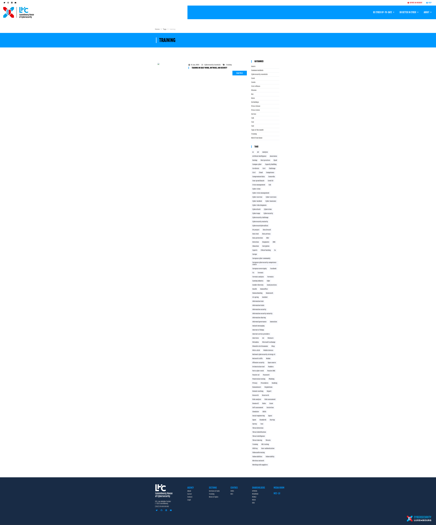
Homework (269, 293)
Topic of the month (257, 130)
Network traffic (257, 358)
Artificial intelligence (259, 156)
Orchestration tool (258, 367)
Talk (252, 118)
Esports (254, 250)
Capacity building (270, 164)
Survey (254, 424)
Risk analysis (256, 399)
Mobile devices (268, 350)
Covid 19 (270, 181)
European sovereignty (259, 268)
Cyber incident (257, 201)
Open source (272, 363)
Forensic (260, 273)
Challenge (272, 168)
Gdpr (268, 281)
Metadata (255, 342)
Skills (264, 412)
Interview (255, 338)
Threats (268, 440)
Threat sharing (257, 440)
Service (253, 114)
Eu (275, 250)
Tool (252, 126)
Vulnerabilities (257, 457)
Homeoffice (264, 289)
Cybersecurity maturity (260, 221)
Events (253, 82)
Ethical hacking (266, 250)
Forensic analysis (258, 277)
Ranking (274, 383)
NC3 (231, 494)
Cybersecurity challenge (260, 217)
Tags (164, 29)
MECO (254, 500)
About (189, 491)
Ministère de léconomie (260, 346)
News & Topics (213, 497)
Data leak (255, 234)
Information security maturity (262, 313)
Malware (271, 338)
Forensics (270, 277)
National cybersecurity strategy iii (263, 354)
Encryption (265, 246)
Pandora (271, 367)
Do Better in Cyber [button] (408, 12)
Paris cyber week (258, 371)
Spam (254, 420)
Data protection (257, 238)
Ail (258, 152)
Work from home (256, 138)
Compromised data (258, 177)
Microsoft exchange (268, 342)
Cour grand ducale (258, 181)
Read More (239, 73)
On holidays (255, 102)
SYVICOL (254, 491)
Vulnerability (270, 457)
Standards (263, 420)
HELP (429, 3)
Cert (264, 168)
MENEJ (254, 497)
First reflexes (255, 86)
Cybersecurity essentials (259, 74)
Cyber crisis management (260, 193)
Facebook (273, 268)
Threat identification (259, 432)
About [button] (427, 12)
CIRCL (232, 491)
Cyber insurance (270, 201)
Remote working (257, 391)
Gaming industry (257, 281)
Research (255, 395)
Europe (254, 254)
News (253, 98)
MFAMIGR (255, 494)
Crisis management (258, 185)
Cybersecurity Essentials (212, 65)
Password (266, 375)
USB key (255, 448)
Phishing (271, 379)
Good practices (272, 285)
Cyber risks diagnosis (259, 205)
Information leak (258, 301)
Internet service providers (261, 334)
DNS (274, 242)
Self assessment (257, 407)
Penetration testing (258, 379)
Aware (253, 66)
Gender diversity (257, 285)
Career (189, 494)
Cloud (261, 172)
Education (255, 246)
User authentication (267, 448)
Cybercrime (268, 209)
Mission (253, 90)
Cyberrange (256, 213)
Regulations (268, 387)
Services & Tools (214, 491)
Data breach (267, 230)
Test (252, 122)
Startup (272, 420)
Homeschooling (257, 293)
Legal (189, 500)
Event (253, 78)
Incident (265, 297)
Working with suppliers (260, 465)
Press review (255, 110)
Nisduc (268, 358)
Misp (273, 346)
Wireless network (258, 461)
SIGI (253, 503)
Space (270, 416)
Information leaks (258, 305)
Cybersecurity (268, 213)
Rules (264, 403)
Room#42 (255, 403)
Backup (254, 160)
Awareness (273, 156)
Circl (253, 172)
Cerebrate (255, 168)
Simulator (255, 412)
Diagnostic (265, 242)
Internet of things (258, 330)
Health (254, 289)
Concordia (271, 177)
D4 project (255, 230)
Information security (259, 309)
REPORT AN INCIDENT (415, 3)
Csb (270, 185)
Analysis (265, 152)
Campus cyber (257, 164)
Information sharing (259, 318)
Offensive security (258, 363)
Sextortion (270, 407)
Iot (263, 338)
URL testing (265, 444)
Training (229, 65)
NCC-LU (277, 493)
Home (157, 29)
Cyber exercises (271, 197)
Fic (253, 273)
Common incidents (257, 70)
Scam (271, 403)
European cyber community (261, 258)
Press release (255, 106)
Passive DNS (271, 371)
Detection (255, 242)
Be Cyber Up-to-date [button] (382, 12)
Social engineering (258, 416)
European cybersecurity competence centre (264, 263)
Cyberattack (256, 209)
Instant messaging (258, 326)
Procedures (264, 383)
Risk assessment (270, 399)
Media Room (279, 487)
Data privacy (266, 234)
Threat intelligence (258, 436)
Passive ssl (255, 375)
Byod (275, 160)
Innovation (273, 322)
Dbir (267, 238)
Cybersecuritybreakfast (260, 226)
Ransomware (256, 387)
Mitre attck (256, 350)
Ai (253, 152)
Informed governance (259, 322)
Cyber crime (256, 189)
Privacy (254, 383)
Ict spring (255, 297)
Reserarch (265, 395)
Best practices (265, 160)
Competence (270, 172)
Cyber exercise (257, 197)
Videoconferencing (258, 452)
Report (269, 391)
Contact (189, 497)
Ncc (252, 94)
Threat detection (257, 428)
